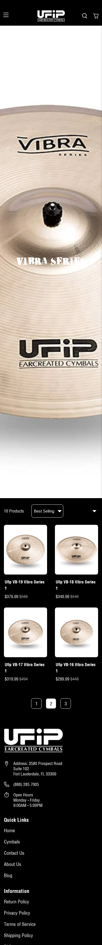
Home (9, 831)
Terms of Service (20, 924)
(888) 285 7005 (26, 784)
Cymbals (12, 842)
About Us (12, 864)
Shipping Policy (18, 935)
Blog (8, 876)
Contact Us (14, 853)
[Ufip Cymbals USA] (51, 16)
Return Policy (16, 902)
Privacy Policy (17, 913)
